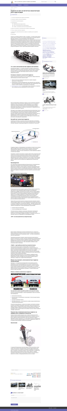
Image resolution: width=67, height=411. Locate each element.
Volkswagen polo (52, 43)
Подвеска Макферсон (14, 387)
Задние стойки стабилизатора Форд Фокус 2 (21, 388)
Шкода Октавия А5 (53, 49)
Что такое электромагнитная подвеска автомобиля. (20, 17)
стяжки (53, 57)
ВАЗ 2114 (45, 44)
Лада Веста (53, 44)
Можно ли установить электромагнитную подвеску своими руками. (23, 28)
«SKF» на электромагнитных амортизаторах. (20, 25)
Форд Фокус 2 (45, 49)
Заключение (13, 34)
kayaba (44, 43)
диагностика (46, 52)
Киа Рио (47, 44)
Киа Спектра (49, 44)
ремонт (45, 56)
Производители (14, 22)
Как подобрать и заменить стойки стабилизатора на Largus (36, 389)
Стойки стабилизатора (51, 48)
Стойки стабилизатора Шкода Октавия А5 (29, 388)
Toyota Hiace (48, 43)
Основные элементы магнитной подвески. (18, 19)
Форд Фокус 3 (48, 49)
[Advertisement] (18, 95)
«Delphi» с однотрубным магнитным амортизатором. (22, 26)
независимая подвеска (52, 53)
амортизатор (47, 50)
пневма (44, 54)
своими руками (47, 56)
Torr (46, 43)
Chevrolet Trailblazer (45, 42)
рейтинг (52, 54)
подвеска (48, 54)
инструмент (44, 53)
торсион (45, 58)
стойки (49, 57)
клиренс (48, 53)
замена (52, 52)
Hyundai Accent (49, 42)
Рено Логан (44, 48)
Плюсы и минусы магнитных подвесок (18, 30)
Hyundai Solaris (53, 42)
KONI (45, 43)
